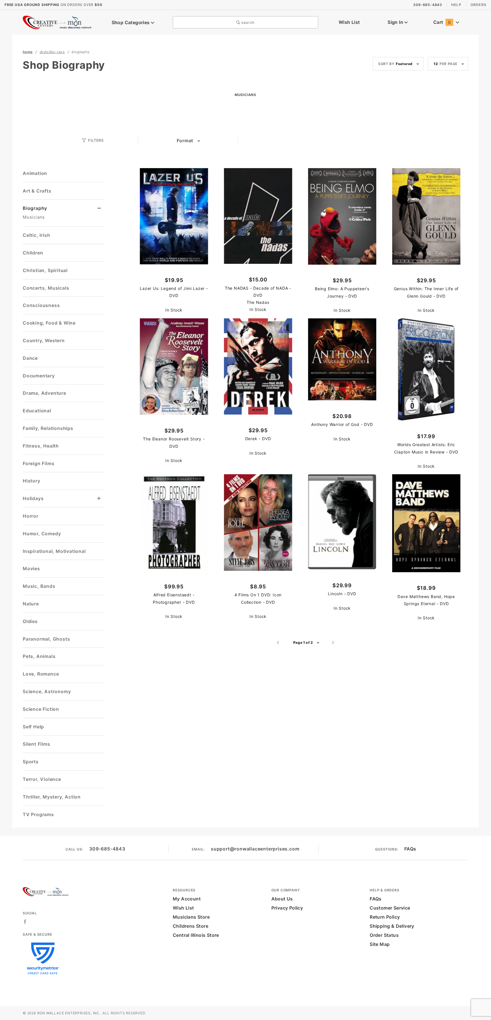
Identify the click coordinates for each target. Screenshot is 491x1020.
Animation (35, 173)
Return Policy (385, 917)
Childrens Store (190, 926)
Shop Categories (131, 22)
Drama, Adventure (44, 393)
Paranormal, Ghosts (46, 639)
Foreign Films (38, 463)
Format (185, 140)
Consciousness (41, 305)
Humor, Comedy (42, 533)
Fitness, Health (41, 446)
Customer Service (390, 908)
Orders (478, 5)
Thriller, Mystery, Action (52, 797)
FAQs (410, 849)
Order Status (384, 935)
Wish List (349, 22)
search (247, 22)
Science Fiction (41, 709)
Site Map (380, 944)
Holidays (33, 498)
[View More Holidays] (99, 498)
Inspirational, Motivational (54, 551)
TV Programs (38, 814)
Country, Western (44, 340)
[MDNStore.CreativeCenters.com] (58, 22)
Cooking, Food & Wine (49, 323)
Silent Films (36, 744)
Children (33, 253)
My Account (187, 899)
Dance (30, 358)
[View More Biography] (99, 208)
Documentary (39, 376)
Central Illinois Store (196, 935)
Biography (35, 208)
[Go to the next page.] (333, 643)
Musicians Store (191, 917)
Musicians (34, 217)
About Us (282, 899)
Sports (31, 761)
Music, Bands (39, 586)
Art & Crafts (37, 191)
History (31, 481)
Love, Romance (41, 674)
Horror (30, 516)
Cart (442, 22)
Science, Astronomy (47, 691)
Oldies (30, 621)
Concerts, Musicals (46, 288)
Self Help (33, 727)
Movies (31, 568)
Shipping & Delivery (392, 926)
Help (456, 5)
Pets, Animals (39, 656)
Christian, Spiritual (45, 270)
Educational (37, 410)
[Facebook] (25, 921)
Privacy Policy (287, 908)
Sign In (396, 22)
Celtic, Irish (36, 235)
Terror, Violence (42, 779)
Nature (31, 604)
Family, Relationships (48, 428)
